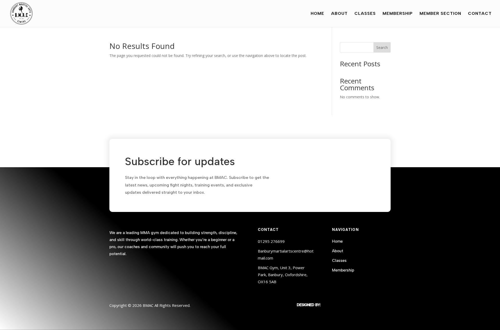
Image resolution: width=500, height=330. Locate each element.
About (339, 14)
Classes (365, 14)
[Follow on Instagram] (124, 269)
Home (317, 14)
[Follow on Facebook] (113, 269)
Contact (480, 14)
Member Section (440, 14)
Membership (398, 14)
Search (382, 47)
